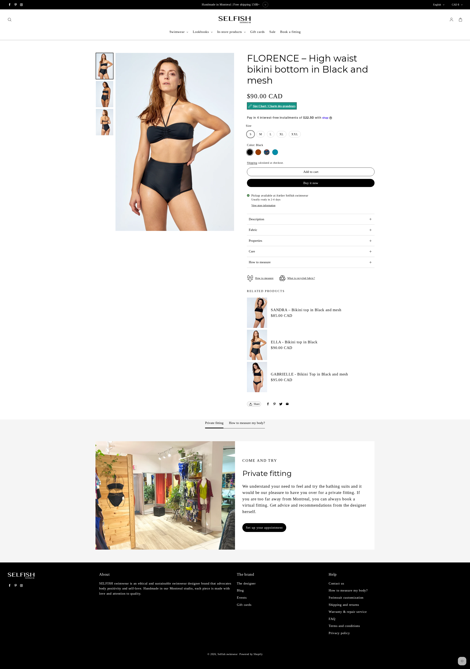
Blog (240, 590)
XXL (294, 134)
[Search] (9, 20)
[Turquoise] (275, 152)
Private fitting (214, 423)
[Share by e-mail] (287, 404)
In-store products (230, 32)
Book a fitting (290, 32)
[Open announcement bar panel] (265, 4)
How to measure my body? (247, 423)
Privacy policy (339, 633)
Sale (272, 32)
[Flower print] (267, 152)
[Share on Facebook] (268, 404)
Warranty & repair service (348, 612)
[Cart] (460, 20)
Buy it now (310, 183)
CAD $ (455, 4)
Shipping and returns (344, 605)
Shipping (252, 162)
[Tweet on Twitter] (281, 404)
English (437, 4)
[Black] (250, 152)
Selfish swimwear (228, 654)
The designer (246, 583)
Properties (255, 240)
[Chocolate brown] (258, 152)
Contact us (336, 583)
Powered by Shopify (251, 654)
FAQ (332, 619)
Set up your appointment (264, 527)
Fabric (253, 230)
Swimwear (177, 32)
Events (242, 597)
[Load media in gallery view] (104, 66)
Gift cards (257, 32)
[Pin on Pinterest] (274, 404)
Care (252, 251)
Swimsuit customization (346, 597)
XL (281, 134)
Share (257, 404)
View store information (263, 205)
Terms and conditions (344, 626)
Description (256, 219)
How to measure (260, 262)
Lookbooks (201, 32)
